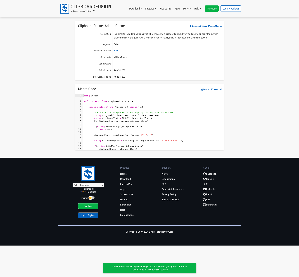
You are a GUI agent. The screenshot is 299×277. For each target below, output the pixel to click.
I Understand (138, 269)
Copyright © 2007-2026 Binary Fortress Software (149, 232)
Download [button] (134, 8)
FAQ (164, 184)
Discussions (168, 179)
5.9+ (116, 50)
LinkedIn (210, 189)
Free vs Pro (165, 8)
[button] (85, 8)
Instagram (211, 204)
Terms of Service (170, 199)
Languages (125, 204)
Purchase (212, 8)
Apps (177, 8)
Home (123, 173)
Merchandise (127, 215)
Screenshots (126, 194)
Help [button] (196, 8)
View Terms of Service (157, 269)
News (165, 173)
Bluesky (210, 179)
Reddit (209, 194)
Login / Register (231, 8)
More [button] (186, 8)
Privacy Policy (169, 194)
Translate (91, 192)
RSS (208, 199)
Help (122, 209)
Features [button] (149, 8)
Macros (124, 199)
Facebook (211, 173)
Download (125, 179)
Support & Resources (173, 189)
